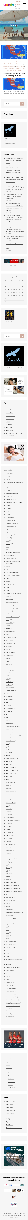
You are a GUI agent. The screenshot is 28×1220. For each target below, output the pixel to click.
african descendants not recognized (14, 482)
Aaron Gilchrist (9, 473)
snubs (7, 870)
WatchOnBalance (17, 70)
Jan (6, 714)
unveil (7, 956)
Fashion (7, 667)
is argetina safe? (9, 708)
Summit (7, 879)
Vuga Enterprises (7, 367)
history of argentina (10, 690)
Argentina (8, 514)
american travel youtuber (12, 493)
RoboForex (8, 853)
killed (7, 720)
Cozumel (8, 421)
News (17, 68)
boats (7, 578)
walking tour (9, 982)
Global (7, 679)
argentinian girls (9, 535)
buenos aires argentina (11, 602)
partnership (8, 838)
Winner (7, 1019)
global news (9, 684)
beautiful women (10, 558)
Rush (7, 856)
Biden (7, 566)
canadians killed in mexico (12, 616)
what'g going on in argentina (13, 1003)
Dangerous (8, 655)
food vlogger (9, 670)
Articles (7, 538)
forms (22, 64)
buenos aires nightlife (11, 608)
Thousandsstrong (10, 918)
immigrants (6, 66)
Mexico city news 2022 (11, 770)
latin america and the (11, 738)
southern (8, 876)
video (7, 973)
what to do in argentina (11, 997)
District (7, 661)
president (8, 841)
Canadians (8, 614)
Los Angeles (9, 752)
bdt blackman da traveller (12, 552)
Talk (8, 70)
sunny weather (9, 897)
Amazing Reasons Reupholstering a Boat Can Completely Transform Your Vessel (15, 246)
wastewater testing (10, 988)
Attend (7, 541)
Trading (7, 935)
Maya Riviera (9, 427)
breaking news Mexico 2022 (13, 593)
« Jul (5, 301)
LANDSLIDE (9, 723)
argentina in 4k (9, 520)
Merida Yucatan (9, 430)
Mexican (8, 761)
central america (9, 631)
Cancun (13, 64)
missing (7, 785)
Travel (7, 938)
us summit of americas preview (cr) (14, 959)
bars (7, 549)
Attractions (10, 1070)
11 (8, 289)
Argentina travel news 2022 (12, 532)
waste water (8, 985)
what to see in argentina (11, 1000)
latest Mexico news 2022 (12, 726)
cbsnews (8, 628)
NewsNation (9, 808)
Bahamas (8, 543)
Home (7, 1056)
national (7, 800)
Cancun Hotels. (9, 413)
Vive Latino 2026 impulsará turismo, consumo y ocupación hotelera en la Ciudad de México (15, 179)
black (7, 569)
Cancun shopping (10, 418)
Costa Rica (8, 640)
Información (9, 1067)
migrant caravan (11, 68)
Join (7, 717)
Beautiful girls (9, 555)
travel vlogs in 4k (10, 947)
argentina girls (9, 517)
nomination (8, 823)
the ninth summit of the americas (13, 912)
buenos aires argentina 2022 (12, 605)
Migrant (5, 68)
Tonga (7, 921)
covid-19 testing (9, 643)
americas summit (10, 499)
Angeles (8, 505)
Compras (10, 1084)
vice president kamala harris (12, 967)
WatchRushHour (10, 994)
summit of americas (10, 882)
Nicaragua (8, 811)
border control (12, 61)
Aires (7, 487)
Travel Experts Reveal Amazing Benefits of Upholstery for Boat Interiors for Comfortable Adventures (15, 229)
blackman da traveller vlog (12, 575)
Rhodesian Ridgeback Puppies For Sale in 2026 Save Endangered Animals (14, 160)
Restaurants (11, 1073)
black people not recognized (12, 572)
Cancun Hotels (9, 410)
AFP (7, 479)
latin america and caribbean (12, 735)
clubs (7, 634)
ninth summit (9, 817)
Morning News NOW (11, 794)
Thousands (8, 915)
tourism (7, 929)
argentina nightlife (10, 526)
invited (7, 705)
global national (9, 681)
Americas (8, 496)
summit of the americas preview (13, 891)
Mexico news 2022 (10, 773)
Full (7, 676)
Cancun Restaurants (10, 415)
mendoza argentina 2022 (12, 758)
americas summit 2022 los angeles (14, 502)
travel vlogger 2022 (10, 944)
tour (7, 927)
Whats (7, 1011)
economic (8, 664)
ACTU (7, 476)
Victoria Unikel (9, 970)
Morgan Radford (10, 791)
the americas (9, 909)
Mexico (22, 66)
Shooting (8, 867)
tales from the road (10, 900)
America (8, 490)
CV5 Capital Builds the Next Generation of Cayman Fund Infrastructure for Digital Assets (13, 170)
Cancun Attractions (10, 407)
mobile (7, 788)
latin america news (10, 741)
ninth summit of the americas (13, 820)
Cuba (7, 649)
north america (9, 826)
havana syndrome (10, 687)
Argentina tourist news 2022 (13, 529)
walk (7, 979)
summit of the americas (11, 885)
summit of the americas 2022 (13, 888)
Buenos (7, 596)
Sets (7, 865)
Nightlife (8, 814)
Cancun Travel (9, 1059)
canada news (9, 611)
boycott (7, 587)
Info (7, 702)
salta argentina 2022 (10, 859)
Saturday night (9, 862)
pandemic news (9, 835)
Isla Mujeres (9, 424)
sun (6, 894)
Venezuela (8, 964)
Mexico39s (8, 776)
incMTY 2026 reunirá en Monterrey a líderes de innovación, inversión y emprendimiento (15, 196)
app (6, 511)
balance (6, 61)
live (6, 746)
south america (9, 873)
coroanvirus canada (10, 637)
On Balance (22, 68)
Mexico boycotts (10, 767)
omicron (8, 829)
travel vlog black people (11, 941)
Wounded (8, 1022)
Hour (7, 693)
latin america (9, 732)
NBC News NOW (10, 803)
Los (6, 749)
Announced (8, 508)
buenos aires (9, 599)
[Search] (22, 104)
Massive (18, 66)
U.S (7, 950)
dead (7, 658)
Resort (7, 847)
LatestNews (12, 66)
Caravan (18, 64)
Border (7, 581)
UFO (7, 953)
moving (7, 797)
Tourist (7, 932)
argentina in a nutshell (11, 523)
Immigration (9, 699)
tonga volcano (9, 924)
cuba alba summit (10, 652)
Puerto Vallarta (9, 844)
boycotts (8, 590)
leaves (7, 743)
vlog (7, 976)
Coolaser (16, 1217)
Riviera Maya (9, 850)
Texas (10, 70)
